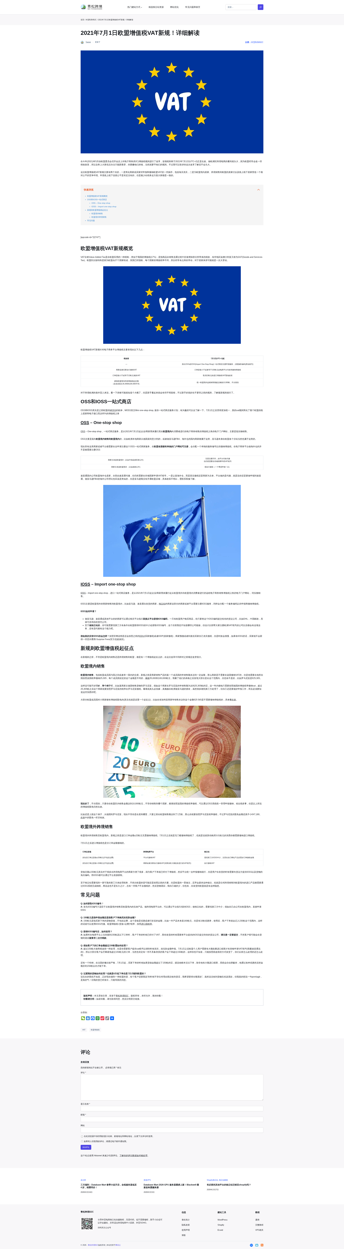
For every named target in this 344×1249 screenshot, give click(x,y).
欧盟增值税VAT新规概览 (97, 196)
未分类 (83, 1180)
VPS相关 (259, 1230)
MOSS (113, 410)
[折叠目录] (258, 189)
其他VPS (147, 1180)
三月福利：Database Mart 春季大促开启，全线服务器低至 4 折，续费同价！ (109, 1186)
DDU (141, 636)
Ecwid (220, 1230)
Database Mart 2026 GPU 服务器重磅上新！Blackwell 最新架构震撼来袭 (171, 1186)
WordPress (222, 1220)
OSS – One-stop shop (101, 203)
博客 (184, 1235)
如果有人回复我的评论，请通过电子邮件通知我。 (106, 1141)
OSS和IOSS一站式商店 (97, 199)
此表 (234, 700)
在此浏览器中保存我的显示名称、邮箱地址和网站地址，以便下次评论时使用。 (119, 1136)
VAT (83, 1030)
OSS (85, 422)
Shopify (221, 1225)
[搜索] (260, 7)
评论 (83, 1073)
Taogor (88, 42)
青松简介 (186, 1220)
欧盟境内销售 (97, 213)
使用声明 (186, 1230)
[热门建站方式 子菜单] (141, 7)
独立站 (162, 604)
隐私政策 (186, 1225)
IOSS (85, 584)
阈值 (147, 678)
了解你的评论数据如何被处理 (133, 1155)
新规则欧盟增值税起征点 (97, 210)
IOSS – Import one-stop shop (104, 206)
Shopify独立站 (212, 1180)
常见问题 (91, 220)
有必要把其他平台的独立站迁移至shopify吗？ (229, 1185)
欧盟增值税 (95, 1030)
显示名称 (85, 1104)
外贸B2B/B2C (91, 20)
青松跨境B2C (122, 996)
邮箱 (83, 1115)
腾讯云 (118, 1245)
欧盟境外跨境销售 (99, 217)
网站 (83, 1125)
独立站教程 (223, 1180)
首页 (82, 20)
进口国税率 (146, 924)
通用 (257, 1220)
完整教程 (259, 1225)
